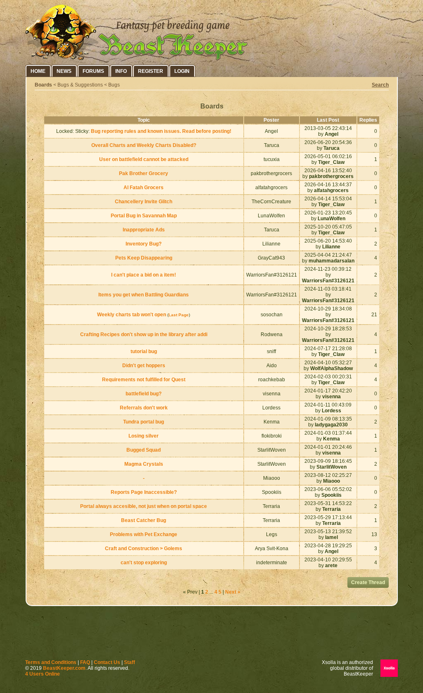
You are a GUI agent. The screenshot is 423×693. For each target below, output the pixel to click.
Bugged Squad (143, 450)
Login (182, 71)
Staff (129, 662)
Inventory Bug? (144, 244)
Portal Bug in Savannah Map (144, 216)
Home (38, 71)
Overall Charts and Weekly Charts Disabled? (143, 145)
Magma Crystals (143, 464)
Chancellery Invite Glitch (143, 202)
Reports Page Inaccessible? (144, 492)
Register (150, 71)
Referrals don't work (144, 408)
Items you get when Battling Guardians (143, 295)
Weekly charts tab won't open (131, 315)
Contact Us (107, 662)
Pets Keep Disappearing (143, 258)
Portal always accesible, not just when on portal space (143, 506)
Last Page (179, 315)
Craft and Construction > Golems (143, 548)
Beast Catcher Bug (143, 520)
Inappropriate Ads (144, 230)
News (64, 71)
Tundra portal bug (143, 422)
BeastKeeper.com (64, 668)
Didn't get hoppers (143, 365)
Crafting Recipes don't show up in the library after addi (143, 334)
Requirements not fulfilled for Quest (143, 380)
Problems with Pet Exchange (143, 534)
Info (121, 71)
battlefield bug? (144, 394)
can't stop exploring (144, 562)
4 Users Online (42, 674)
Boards (43, 85)
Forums (93, 71)
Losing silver (143, 436)
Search (380, 85)
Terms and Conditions (50, 662)
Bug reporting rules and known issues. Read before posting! (161, 131)
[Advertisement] (211, 634)
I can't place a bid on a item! (143, 275)
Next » (232, 592)
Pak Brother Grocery (143, 173)
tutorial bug (144, 351)
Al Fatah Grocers (144, 187)
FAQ (85, 662)
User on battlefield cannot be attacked (143, 159)
